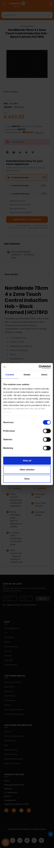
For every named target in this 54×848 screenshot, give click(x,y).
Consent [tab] (10, 374)
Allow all (27, 460)
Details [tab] (27, 374)
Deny (27, 479)
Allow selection (27, 469)
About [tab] (44, 374)
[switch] (47, 431)
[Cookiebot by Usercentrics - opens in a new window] (39, 367)
